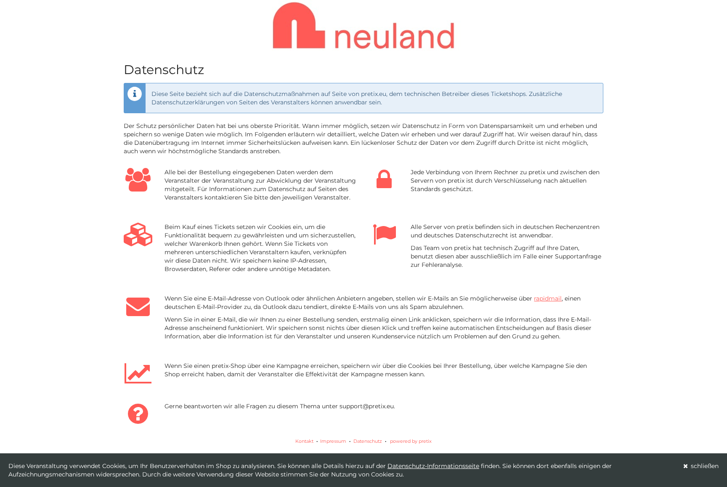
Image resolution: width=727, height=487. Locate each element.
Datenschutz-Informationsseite (433, 466)
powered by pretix (411, 441)
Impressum (333, 441)
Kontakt (304, 441)
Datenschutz (367, 441)
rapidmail (548, 298)
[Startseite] (363, 25)
